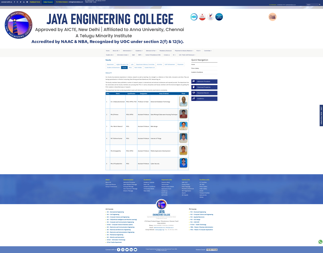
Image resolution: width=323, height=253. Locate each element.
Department (110, 64)
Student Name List (150, 67)
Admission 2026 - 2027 (321, 115)
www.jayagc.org (159, 229)
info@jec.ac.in (169, 227)
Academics (139, 50)
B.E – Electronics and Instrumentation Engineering (120, 232)
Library (201, 197)
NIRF (139, 55)
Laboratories (203, 195)
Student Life (109, 55)
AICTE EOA (164, 195)
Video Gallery (203, 188)
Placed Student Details (168, 186)
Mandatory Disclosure (166, 50)
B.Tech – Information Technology (116, 239)
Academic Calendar (149, 182)
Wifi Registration (186, 190)
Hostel (201, 190)
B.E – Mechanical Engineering (115, 234)
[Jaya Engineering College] (94, 29)
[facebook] (14, 2)
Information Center (122, 55)
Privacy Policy (186, 184)
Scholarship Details (149, 188)
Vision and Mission (111, 184)
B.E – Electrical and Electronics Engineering (119, 229)
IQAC (133, 55)
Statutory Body (166, 182)
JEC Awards (185, 195)
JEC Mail (202, 184)
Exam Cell (146, 184)
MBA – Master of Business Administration (201, 227)
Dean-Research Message (130, 184)
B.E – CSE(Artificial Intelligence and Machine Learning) (122, 219)
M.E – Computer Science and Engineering (201, 214)
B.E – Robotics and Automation (115, 237)
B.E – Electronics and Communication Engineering (120, 227)
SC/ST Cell (164, 193)
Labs (132, 64)
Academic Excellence (197, 72)
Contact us (167, 55)
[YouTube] (27, 2)
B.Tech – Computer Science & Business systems (120, 224)
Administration (127, 50)
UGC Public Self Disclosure (186, 55)
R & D (198, 50)
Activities (159, 64)
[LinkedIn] (23, 2)
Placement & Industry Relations (183, 50)
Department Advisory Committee (145, 64)
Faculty (124, 67)
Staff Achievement (170, 64)
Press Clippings (186, 186)
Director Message (128, 190)
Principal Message (128, 186)
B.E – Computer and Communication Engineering (120, 222)
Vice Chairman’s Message (130, 188)
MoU (130, 67)
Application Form (166, 188)
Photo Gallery (195, 68)
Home (107, 50)
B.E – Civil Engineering (113, 214)
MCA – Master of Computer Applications (201, 229)
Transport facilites (205, 193)
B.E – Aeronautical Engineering (115, 212)
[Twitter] (20, 2)
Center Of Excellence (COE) (153, 55)
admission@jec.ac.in (291, 4)
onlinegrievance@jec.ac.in (76, 2)
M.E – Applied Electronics (197, 217)
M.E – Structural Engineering (198, 212)
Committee (207, 50)
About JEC (116, 50)
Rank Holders (138, 67)
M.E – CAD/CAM (194, 222)
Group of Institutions (111, 186)
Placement (180, 64)
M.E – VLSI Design (195, 219)
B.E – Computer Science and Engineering (118, 217)
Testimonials (165, 184)
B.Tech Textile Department (114, 242)
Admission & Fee (150, 50)
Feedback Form (35, 2)
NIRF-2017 (185, 182)
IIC (174, 55)
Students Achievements (113, 67)
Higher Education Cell (122, 64)
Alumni (184, 193)
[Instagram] (17, 2)
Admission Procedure (129, 182)
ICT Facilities (203, 182)
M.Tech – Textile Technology (198, 224)
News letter (147, 190)
